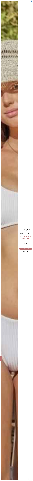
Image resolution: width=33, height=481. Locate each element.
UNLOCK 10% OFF (25, 248)
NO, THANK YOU (25, 251)
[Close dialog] (32, 1)
